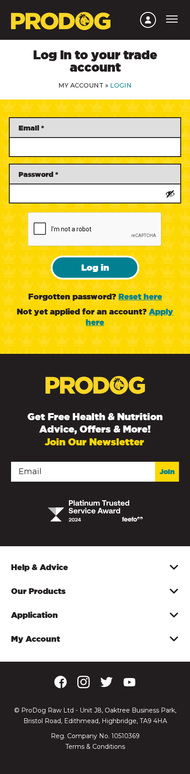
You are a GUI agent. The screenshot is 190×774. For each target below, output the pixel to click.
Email (31, 128)
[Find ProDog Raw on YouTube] (129, 684)
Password (38, 174)
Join (167, 471)
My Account (80, 85)
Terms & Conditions (95, 747)
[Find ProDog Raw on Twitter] (106, 685)
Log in (95, 267)
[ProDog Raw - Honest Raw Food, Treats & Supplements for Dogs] (60, 20)
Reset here (140, 296)
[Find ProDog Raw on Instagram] (83, 686)
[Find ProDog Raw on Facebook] (60, 685)
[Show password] (170, 194)
